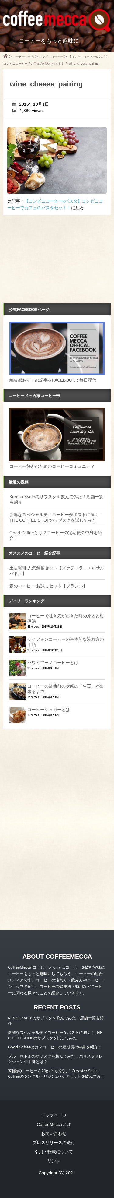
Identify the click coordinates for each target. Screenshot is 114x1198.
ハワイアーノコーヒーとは (52, 662)
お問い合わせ (54, 1133)
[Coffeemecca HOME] (5, 56)
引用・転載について (54, 1151)
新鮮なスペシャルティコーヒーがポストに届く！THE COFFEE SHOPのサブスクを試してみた (55, 1035)
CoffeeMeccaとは (54, 1124)
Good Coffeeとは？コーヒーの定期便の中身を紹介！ (55, 1047)
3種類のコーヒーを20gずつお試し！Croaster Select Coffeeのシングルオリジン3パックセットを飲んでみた (56, 1073)
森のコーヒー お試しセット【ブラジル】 (48, 585)
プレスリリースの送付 (54, 1142)
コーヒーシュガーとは (48, 709)
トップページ (54, 1115)
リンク (53, 1160)
